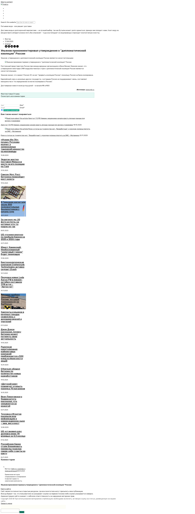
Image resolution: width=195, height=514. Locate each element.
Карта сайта (6, 489)
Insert (21, 512)
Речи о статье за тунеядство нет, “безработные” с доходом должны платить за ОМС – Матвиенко (40, 135)
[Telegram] (12, 46)
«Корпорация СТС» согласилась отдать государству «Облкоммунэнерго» (12, 190)
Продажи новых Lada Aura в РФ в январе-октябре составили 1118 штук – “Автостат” (12, 282)
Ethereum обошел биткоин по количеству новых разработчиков (11, 372)
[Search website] (6, 18)
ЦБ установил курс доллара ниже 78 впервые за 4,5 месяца (13, 433)
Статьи (8, 44)
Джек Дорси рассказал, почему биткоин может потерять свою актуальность (11, 334)
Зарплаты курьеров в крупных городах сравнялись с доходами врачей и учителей (12, 317)
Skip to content (7, 2)
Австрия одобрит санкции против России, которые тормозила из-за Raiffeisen (10, 299)
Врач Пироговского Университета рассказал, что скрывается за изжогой (11, 401)
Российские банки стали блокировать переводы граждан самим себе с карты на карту (13, 449)
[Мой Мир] (14, 46)
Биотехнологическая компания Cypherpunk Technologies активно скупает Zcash (13, 265)
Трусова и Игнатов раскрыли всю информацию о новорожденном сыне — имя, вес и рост (13, 419)
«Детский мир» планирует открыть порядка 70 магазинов (13, 386)
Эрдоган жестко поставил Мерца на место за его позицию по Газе (13, 163)
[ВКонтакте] (6, 46)
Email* (22, 108)
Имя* (22, 105)
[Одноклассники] (9, 46)
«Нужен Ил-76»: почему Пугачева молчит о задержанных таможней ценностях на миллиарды (12, 145)
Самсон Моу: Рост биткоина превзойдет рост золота (13, 176)
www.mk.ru (90, 90)
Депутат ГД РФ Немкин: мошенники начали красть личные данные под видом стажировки (37, 125)
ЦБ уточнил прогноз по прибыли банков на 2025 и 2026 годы (13, 236)
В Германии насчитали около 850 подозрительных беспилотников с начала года (13, 207)
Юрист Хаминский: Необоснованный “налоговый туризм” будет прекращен (12, 250)
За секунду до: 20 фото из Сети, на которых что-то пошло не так (10, 223)
